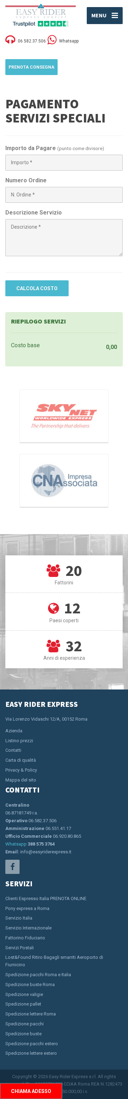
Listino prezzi (19, 740)
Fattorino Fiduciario (25, 937)
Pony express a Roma (27, 908)
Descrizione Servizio (33, 212)
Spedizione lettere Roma (30, 1014)
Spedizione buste (23, 1033)
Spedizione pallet (23, 1004)
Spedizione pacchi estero (31, 1043)
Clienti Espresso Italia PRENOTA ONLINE (45, 898)
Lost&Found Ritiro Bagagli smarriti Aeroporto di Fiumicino (54, 961)
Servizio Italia (18, 918)
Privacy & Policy (21, 770)
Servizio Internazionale (28, 928)
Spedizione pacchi (24, 1023)
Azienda (13, 730)
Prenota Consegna (31, 67)
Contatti (13, 750)
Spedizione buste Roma (30, 984)
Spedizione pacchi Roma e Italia (38, 974)
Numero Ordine (26, 180)
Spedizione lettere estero (31, 1053)
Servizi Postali (19, 947)
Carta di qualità (20, 760)
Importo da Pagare (30, 148)
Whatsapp (16, 844)
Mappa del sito (20, 780)
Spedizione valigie (24, 994)
